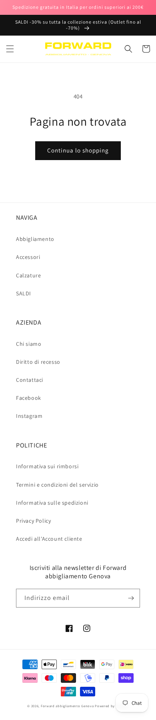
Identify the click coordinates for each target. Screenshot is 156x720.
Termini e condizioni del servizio (57, 484)
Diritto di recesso (38, 361)
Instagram (29, 415)
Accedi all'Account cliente (49, 538)
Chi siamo (28, 343)
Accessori (28, 257)
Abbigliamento (35, 239)
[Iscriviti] (131, 598)
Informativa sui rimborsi (47, 466)
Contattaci (29, 379)
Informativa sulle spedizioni (52, 502)
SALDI (23, 293)
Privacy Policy (33, 520)
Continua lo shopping (78, 150)
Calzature (28, 275)
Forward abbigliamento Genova (67, 706)
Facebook (28, 397)
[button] (10, 49)
